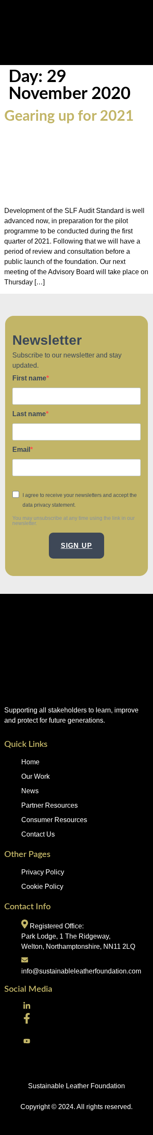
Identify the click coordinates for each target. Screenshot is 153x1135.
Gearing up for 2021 (69, 116)
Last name (29, 414)
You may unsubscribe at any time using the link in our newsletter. (73, 521)
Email (21, 449)
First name (29, 378)
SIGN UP (76, 545)
